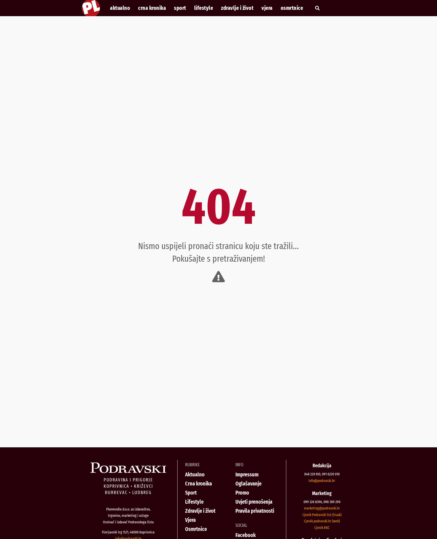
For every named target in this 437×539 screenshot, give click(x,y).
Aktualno (120, 8)
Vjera (267, 8)
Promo (242, 492)
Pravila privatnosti (254, 510)
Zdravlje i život (237, 8)
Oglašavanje (248, 483)
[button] (317, 8)
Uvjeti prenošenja (253, 501)
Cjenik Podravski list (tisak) (321, 514)
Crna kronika (152, 8)
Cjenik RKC (322, 527)
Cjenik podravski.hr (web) (322, 521)
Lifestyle (203, 8)
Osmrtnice (292, 8)
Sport (180, 8)
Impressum (246, 474)
